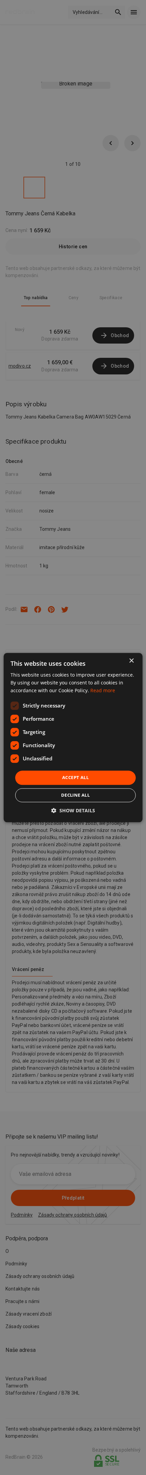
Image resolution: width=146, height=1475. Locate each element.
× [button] (131, 660)
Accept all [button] (75, 778)
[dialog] (73, 737)
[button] (73, 810)
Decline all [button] (75, 795)
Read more (102, 690)
